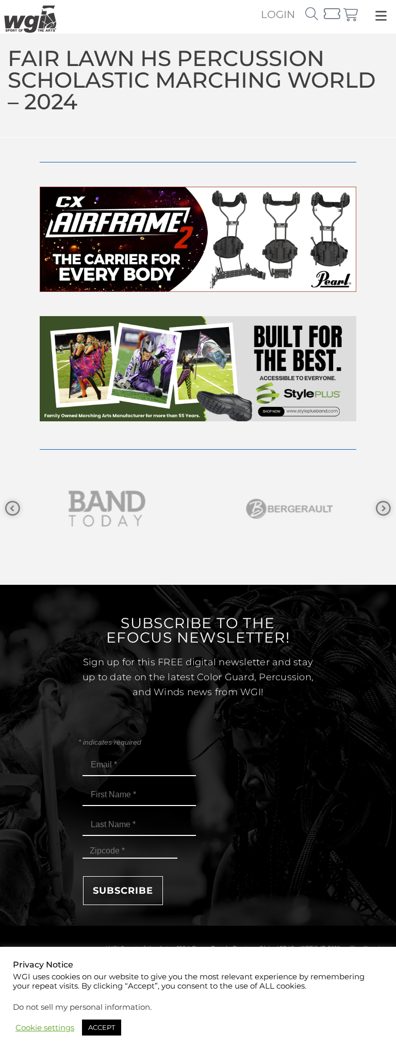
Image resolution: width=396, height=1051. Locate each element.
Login (278, 14)
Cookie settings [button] (44, 1027)
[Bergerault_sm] (289, 508)
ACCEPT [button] (101, 1027)
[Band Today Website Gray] (107, 508)
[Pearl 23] (198, 289)
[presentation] (12, 508)
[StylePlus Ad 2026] (198, 418)
